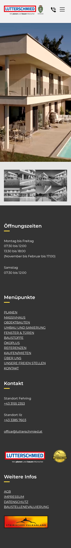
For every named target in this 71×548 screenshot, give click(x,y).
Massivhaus (14, 317)
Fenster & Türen (19, 333)
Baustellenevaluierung (26, 507)
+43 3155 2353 (14, 403)
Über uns (12, 358)
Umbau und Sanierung (25, 328)
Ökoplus (12, 343)
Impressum (14, 497)
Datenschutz (16, 502)
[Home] (23, 10)
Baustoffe (13, 338)
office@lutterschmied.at (23, 431)
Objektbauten (17, 322)
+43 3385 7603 (15, 420)
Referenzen (15, 348)
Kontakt (11, 368)
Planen (10, 312)
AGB (7, 491)
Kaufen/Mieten (17, 353)
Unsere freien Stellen (25, 363)
